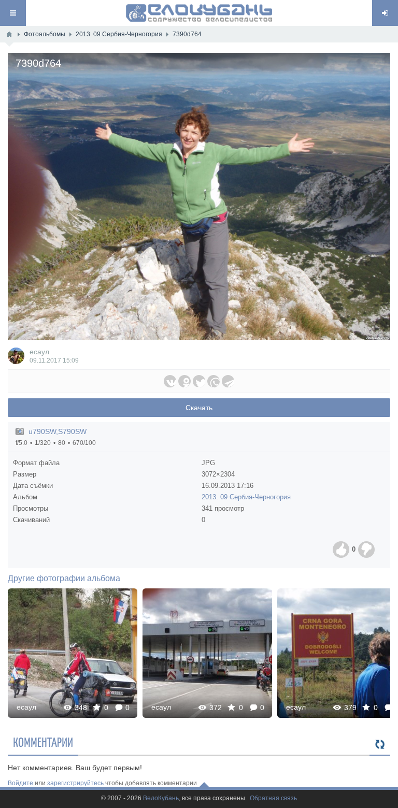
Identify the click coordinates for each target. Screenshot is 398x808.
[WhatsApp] (213, 381)
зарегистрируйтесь (75, 783)
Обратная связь (273, 798)
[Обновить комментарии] (379, 745)
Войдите (20, 783)
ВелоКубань (161, 798)
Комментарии (43, 741)
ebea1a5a (72, 652)
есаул (39, 352)
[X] (199, 381)
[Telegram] (228, 381)
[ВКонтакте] (170, 381)
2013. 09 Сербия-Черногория (246, 497)
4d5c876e (207, 652)
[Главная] (9, 34)
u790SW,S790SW (58, 431)
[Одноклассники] (184, 381)
